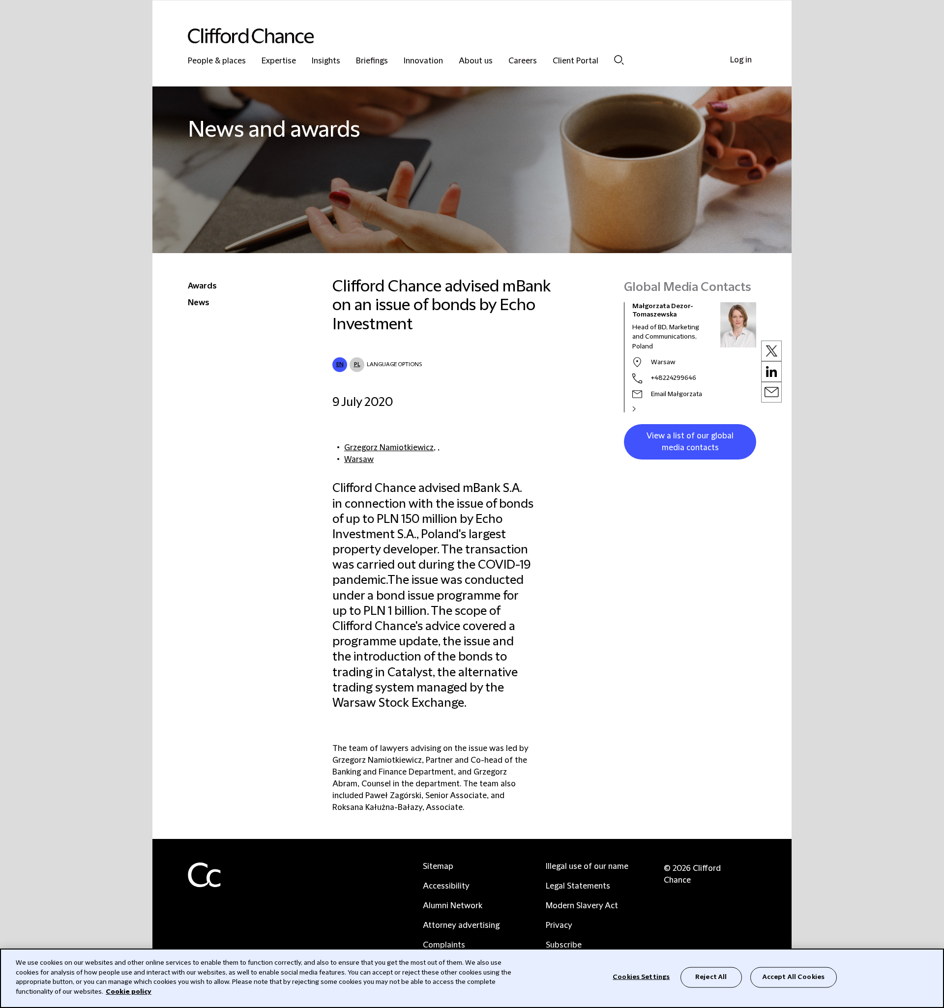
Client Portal (575, 61)
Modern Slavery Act (582, 905)
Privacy (559, 925)
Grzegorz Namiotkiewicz (389, 447)
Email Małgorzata (676, 394)
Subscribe (564, 945)
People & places (217, 61)
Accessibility (446, 886)
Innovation (423, 61)
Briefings (372, 61)
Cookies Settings (641, 977)
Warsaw (359, 459)
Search (619, 60)
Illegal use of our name (587, 866)
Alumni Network (452, 905)
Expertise (279, 61)
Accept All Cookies (794, 977)
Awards (202, 286)
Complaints (444, 945)
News (198, 302)
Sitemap (438, 866)
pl (357, 364)
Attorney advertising (461, 925)
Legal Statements (578, 886)
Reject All (711, 977)
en (340, 364)
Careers (522, 61)
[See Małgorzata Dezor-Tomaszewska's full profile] (644, 409)
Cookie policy (128, 991)
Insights (326, 61)
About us (476, 61)
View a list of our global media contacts (690, 442)
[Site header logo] (452, 35)
